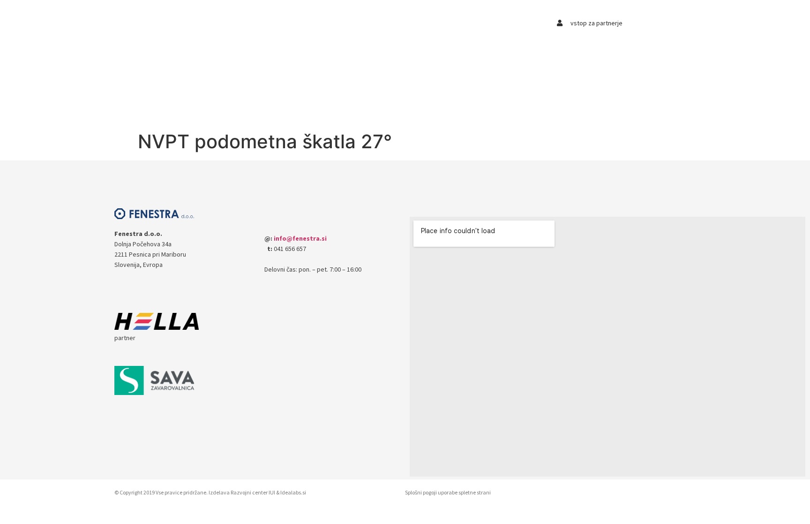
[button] (174, 26)
